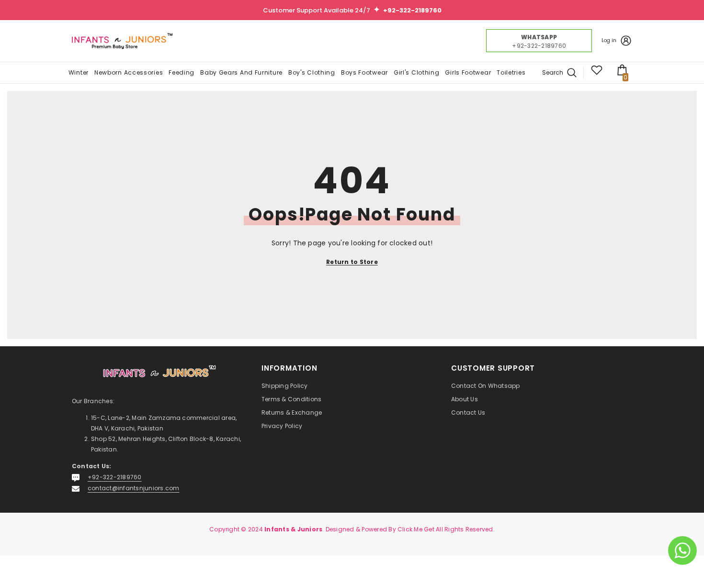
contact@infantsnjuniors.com (133, 488)
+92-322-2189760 (115, 477)
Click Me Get (415, 529)
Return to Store (352, 262)
